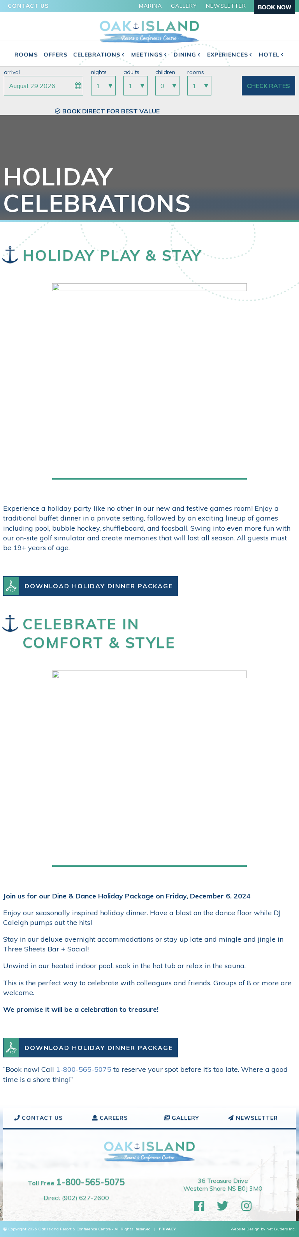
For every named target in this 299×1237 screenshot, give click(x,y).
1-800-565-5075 (83, 1069)
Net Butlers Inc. (281, 1229)
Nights (99, 72)
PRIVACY (167, 1229)
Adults (131, 72)
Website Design (245, 1229)
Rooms (195, 72)
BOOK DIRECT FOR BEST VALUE (111, 111)
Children (165, 72)
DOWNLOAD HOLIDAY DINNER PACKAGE (99, 586)
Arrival (12, 72)
